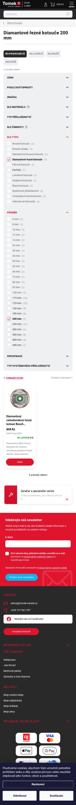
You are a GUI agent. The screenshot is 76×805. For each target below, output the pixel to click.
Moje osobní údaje (13, 694)
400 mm (18, 339)
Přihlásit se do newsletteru (21, 577)
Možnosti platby (12, 670)
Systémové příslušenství (27, 190)
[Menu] (71, 4)
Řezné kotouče (22, 185)
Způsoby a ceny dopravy (17, 676)
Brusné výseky (22, 149)
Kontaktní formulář (21, 631)
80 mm (18, 282)
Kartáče (18, 169)
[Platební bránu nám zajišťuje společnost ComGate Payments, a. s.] (26, 738)
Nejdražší (53, 54)
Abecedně (10, 62)
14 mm (18, 240)
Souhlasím (56, 795)
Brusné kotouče (22, 143)
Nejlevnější (36, 54)
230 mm (19, 324)
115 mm (19, 297)
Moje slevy (9, 711)
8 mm (17, 224)
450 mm (18, 345)
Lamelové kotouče (24, 175)
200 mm (18, 318)
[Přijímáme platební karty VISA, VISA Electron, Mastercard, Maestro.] (50, 738)
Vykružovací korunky (25, 201)
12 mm (18, 234)
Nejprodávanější (15, 54)
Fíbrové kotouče (23, 164)
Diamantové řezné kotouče (29, 159)
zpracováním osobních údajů (38, 556)
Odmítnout (19, 795)
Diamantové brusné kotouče (29, 154)
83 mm (18, 287)
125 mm (19, 303)
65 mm (18, 266)
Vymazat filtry (14, 378)
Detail (20, 462)
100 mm (18, 292)
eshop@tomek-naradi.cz (24, 603)
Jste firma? (10, 665)
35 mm (18, 255)
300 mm (18, 329)
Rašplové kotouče (24, 180)
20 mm (18, 245)
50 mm (18, 261)
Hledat (68, 14)
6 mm (17, 219)
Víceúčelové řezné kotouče (28, 196)
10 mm (18, 229)
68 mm (18, 271)
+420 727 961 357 (21, 610)
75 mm (18, 276)
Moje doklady (11, 706)
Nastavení (38, 784)
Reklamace (10, 659)
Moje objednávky (13, 700)
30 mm (18, 250)
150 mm (18, 308)
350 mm (18, 334)
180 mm (18, 313)
